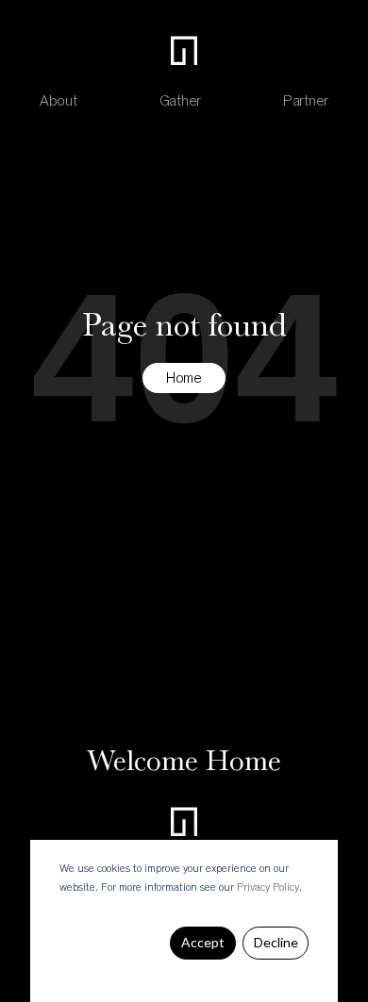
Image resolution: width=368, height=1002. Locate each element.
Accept (203, 942)
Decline (276, 942)
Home (184, 378)
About (58, 101)
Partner (305, 101)
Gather (180, 101)
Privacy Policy (268, 888)
